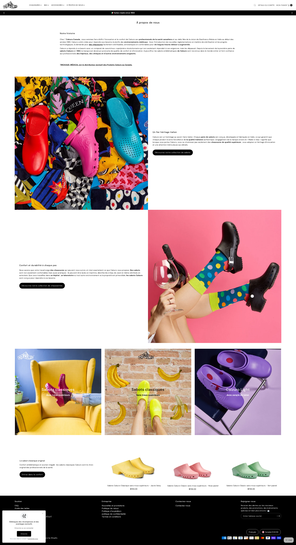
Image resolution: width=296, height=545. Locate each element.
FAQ (16, 505)
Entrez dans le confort (32, 474)
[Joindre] (278, 516)
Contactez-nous (183, 505)
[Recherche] (255, 5)
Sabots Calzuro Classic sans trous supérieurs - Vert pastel (252, 485)
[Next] (292, 13)
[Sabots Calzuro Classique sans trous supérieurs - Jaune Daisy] (134, 465)
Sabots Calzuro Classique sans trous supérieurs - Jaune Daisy (134, 485)
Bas (45, 5)
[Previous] (4, 13)
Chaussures (34, 5)
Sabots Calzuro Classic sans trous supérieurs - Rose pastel (192, 486)
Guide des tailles (22, 508)
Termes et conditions (111, 517)
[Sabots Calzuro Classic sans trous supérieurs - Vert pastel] (251, 465)
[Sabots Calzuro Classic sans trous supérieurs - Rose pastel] (193, 465)
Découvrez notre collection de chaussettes (42, 286)
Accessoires (57, 5)
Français (252, 532)
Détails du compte (266, 5)
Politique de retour (110, 508)
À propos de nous (75, 5)
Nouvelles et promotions (113, 505)
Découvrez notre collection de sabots (173, 152)
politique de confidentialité (114, 514)
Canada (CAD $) (271, 532)
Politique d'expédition (111, 511)
